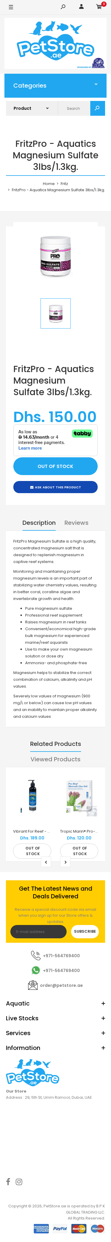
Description (39, 523)
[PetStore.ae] (55, 44)
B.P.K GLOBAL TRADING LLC (85, 1209)
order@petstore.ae (61, 985)
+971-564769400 (61, 956)
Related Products (55, 744)
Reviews (77, 523)
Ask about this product (58, 487)
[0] (99, 8)
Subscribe (85, 931)
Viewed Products (55, 759)
